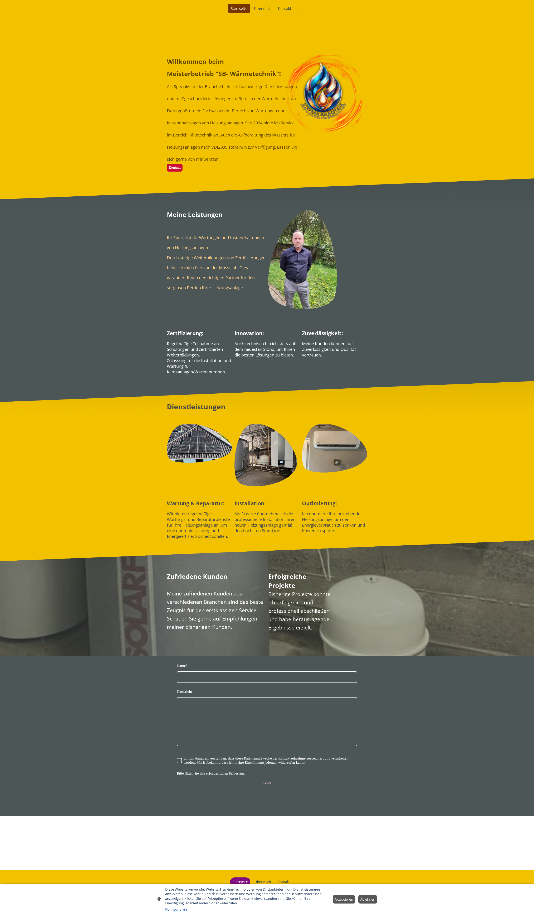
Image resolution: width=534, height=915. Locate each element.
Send (267, 783)
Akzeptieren (344, 899)
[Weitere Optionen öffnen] (300, 8)
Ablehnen (367, 899)
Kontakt (175, 168)
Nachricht (184, 692)
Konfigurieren (176, 909)
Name (182, 666)
